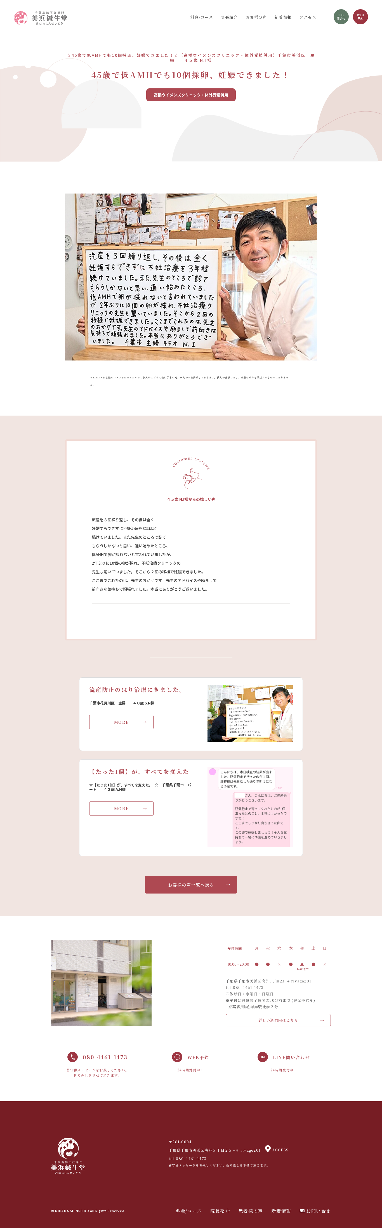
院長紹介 (229, 17)
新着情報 (283, 17)
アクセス (308, 17)
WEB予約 (360, 16)
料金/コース (201, 17)
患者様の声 (251, 1211)
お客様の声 (256, 17)
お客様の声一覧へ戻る (191, 885)
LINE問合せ (341, 16)
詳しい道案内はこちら (278, 1020)
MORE (121, 722)
